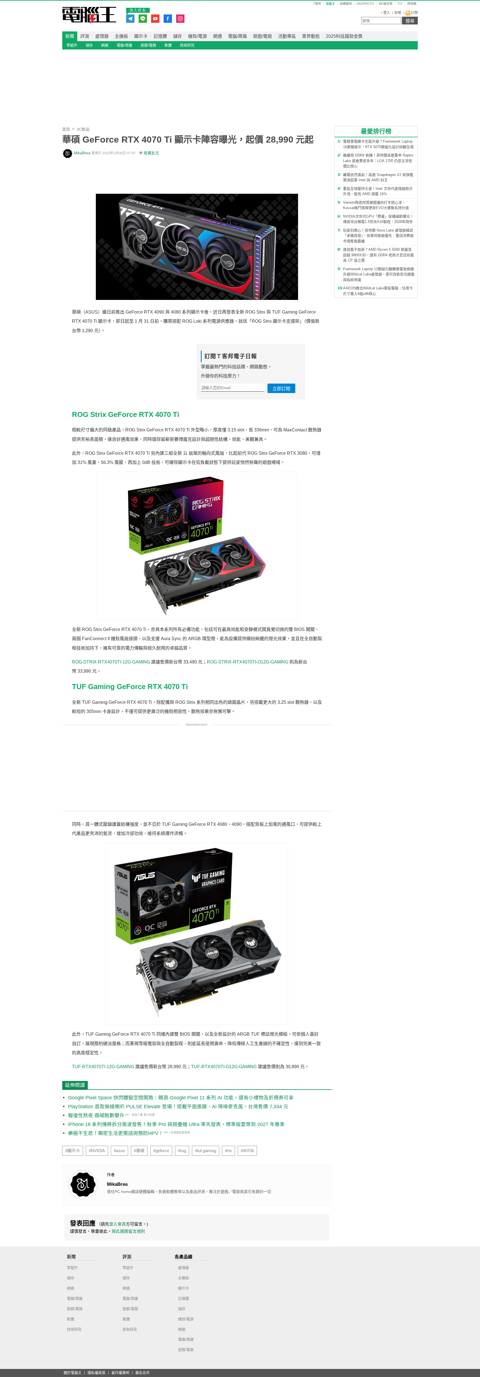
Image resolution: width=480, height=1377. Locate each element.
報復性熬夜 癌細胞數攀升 (96, 1115)
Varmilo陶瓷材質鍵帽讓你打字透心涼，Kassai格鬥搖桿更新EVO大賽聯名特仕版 (376, 205)
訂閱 (414, 13)
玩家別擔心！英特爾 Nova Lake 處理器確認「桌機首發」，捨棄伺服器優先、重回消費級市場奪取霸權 (378, 235)
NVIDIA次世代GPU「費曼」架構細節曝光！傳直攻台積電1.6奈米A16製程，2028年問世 (378, 219)
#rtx (228, 1151)
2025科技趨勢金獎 (344, 36)
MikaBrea (82, 153)
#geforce (161, 1151)
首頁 (66, 129)
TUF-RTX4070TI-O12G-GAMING (224, 1066)
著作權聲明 (120, 1373)
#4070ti (247, 1151)
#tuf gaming (205, 1151)
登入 (386, 13)
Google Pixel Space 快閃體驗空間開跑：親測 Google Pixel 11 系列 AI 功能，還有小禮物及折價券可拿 (181, 1097)
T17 (399, 3)
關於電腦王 (73, 1373)
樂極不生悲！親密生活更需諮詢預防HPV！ (115, 1133)
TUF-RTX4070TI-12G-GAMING (103, 1066)
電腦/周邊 (237, 36)
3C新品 (83, 129)
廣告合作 (142, 1373)
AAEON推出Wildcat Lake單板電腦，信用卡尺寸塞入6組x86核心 (378, 291)
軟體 (168, 45)
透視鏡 (411, 3)
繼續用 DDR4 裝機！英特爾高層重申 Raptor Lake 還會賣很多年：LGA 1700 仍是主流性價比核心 (378, 160)
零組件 (71, 45)
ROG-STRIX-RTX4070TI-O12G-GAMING (247, 662)
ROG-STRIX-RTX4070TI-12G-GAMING (111, 662)
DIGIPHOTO (365, 3)
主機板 (121, 36)
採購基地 (346, 3)
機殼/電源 (197, 36)
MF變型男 (385, 3)
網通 (217, 36)
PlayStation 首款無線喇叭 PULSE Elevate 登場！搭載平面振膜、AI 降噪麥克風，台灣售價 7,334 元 (178, 1106)
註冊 (397, 13)
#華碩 (139, 1151)
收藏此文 (151, 153)
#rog (182, 1151)
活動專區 (287, 36)
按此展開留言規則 (128, 1231)
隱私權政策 (97, 1373)
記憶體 (160, 36)
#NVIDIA (97, 1151)
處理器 (102, 36)
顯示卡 (141, 36)
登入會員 (117, 1224)
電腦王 (89, 15)
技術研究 (187, 45)
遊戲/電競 (262, 36)
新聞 (69, 36)
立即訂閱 (281, 388)
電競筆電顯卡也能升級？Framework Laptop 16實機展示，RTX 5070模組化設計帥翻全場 (378, 144)
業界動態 (311, 36)
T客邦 (317, 3)
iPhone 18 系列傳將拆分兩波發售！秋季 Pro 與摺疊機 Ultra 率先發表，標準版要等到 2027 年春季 (176, 1124)
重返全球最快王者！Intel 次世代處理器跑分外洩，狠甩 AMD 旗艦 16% (377, 191)
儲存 (177, 36)
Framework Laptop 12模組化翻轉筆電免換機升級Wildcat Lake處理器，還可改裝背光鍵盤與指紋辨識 (378, 274)
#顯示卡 (72, 1151)
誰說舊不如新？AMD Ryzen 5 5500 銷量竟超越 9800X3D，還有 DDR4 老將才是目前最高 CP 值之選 (378, 254)
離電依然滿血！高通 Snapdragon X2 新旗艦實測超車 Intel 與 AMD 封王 (378, 177)
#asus (119, 1151)
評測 (84, 36)
